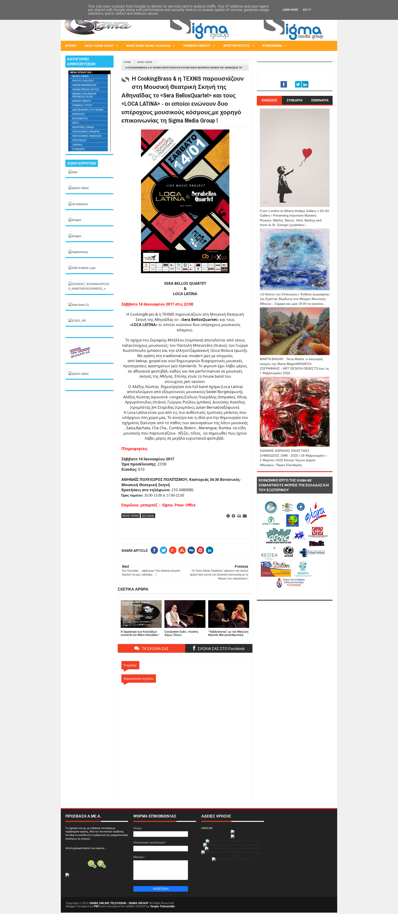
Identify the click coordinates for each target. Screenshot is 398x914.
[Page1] (249, 40)
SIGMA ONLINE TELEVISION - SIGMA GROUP (118, 903)
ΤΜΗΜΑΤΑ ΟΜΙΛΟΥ (197, 46)
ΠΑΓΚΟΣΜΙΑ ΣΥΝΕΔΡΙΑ (86, 131)
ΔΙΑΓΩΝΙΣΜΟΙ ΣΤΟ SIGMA (87, 109)
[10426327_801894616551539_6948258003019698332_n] (89, 288)
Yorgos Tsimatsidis (162, 906)
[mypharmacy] (78, 252)
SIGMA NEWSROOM (84, 85)
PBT (97, 906)
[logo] (73, 172)
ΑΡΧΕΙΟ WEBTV (81, 101)
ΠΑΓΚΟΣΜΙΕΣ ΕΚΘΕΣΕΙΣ (87, 136)
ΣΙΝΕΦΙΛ (77, 144)
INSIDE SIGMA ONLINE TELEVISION (148, 46)
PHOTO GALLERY (83, 80)
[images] (74, 220)
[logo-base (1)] (78, 304)
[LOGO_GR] (77, 320)
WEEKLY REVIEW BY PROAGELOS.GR (84, 95)
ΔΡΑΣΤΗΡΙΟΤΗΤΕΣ (236, 46)
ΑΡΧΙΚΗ (70, 46)
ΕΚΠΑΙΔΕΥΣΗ (80, 118)
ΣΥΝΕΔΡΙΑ (78, 149)
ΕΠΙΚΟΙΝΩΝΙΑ (272, 46)
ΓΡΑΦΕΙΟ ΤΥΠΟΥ (82, 105)
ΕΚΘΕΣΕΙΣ (78, 114)
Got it (307, 9)
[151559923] (79, 357)
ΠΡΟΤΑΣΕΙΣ (79, 140)
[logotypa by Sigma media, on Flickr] (295, 594)
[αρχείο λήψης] (78, 188)
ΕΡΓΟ (75, 122)
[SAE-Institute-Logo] (82, 268)
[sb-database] (78, 204)
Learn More (290, 9)
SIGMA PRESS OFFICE (85, 89)
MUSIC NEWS (144, 62)
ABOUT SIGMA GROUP (99, 46)
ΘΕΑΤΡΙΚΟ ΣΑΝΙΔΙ (83, 127)
